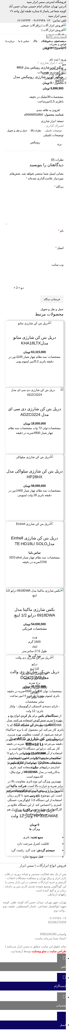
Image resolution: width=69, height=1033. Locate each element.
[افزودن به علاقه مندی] (24, 330)
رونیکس (35, 142)
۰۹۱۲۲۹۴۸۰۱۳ (41, 20)
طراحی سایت (57, 951)
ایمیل (59, 247)
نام (60, 230)
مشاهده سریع (34, 330)
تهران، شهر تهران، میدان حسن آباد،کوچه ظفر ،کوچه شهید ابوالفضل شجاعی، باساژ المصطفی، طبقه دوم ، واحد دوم (34, 906)
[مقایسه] (44, 330)
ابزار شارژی (47, 62)
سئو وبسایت (39, 951)
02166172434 (57, 922)
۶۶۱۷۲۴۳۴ (24, 20)
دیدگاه (58, 186)
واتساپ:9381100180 (53, 934)
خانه (60, 62)
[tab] (53, 130)
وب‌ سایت (57, 264)
